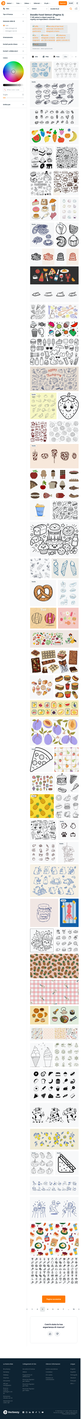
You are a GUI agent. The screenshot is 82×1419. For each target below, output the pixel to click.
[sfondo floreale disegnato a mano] (43, 406)
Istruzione (6, 1381)
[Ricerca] (71, 9)
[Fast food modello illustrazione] (67, 235)
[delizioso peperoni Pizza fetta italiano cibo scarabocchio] (41, 759)
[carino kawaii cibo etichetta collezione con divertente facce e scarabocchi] (41, 687)
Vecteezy (6, 1372)
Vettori (9, 3)
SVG (36, 57)
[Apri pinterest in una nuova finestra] (33, 1412)
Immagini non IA (11, 31)
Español (73, 1372)
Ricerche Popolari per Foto (28, 1385)
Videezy (5, 1375)
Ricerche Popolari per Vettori (28, 1380)
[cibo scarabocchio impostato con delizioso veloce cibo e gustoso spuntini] (65, 510)
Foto (18, 3)
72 (73, 1309)
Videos (26, 3)
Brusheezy (6, 1369)
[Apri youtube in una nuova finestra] (42, 1412)
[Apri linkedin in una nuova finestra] (30, 1412)
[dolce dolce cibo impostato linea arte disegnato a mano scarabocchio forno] (42, 157)
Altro (72, 1383)
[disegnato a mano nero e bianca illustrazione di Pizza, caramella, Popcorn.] (38, 329)
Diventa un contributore (50, 1378)
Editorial (37, 3)
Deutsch (73, 1378)
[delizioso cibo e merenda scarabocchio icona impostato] (63, 329)
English (72, 1369)
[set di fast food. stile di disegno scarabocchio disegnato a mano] (67, 783)
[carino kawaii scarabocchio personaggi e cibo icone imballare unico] (69, 209)
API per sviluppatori (7, 1384)
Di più (46, 3)
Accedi (71, 3)
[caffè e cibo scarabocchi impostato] (66, 183)
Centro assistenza (52, 1369)
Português (73, 1375)
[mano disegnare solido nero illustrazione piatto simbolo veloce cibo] (67, 806)
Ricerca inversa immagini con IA (7, 1390)
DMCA (25, 1372)
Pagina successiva (53, 1299)
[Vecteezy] (3, 3)
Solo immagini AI (11, 28)
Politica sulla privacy (71, 1412)
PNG (47, 57)
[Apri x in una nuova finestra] (39, 1412)
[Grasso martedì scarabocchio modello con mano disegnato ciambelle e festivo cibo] (64, 431)
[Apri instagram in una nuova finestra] (26, 1412)
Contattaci (49, 1372)
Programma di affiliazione (27, 1375)
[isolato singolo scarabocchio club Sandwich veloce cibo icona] (67, 1163)
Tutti (6, 25)
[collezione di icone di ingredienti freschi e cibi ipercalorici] (42, 783)
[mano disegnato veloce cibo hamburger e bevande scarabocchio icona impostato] (68, 830)
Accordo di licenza (29, 1369)
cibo (65, 57)
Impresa (6, 1378)
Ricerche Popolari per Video (28, 1389)
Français (73, 1381)
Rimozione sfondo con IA (7, 1397)
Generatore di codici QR (7, 1402)
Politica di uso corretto (69, 1414)
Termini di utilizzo (58, 1412)
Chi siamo (49, 1375)
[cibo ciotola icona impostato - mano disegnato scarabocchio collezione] (54, 93)
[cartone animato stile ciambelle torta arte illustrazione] (43, 618)
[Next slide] (74, 56)
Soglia (5, 94)
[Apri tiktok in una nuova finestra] (36, 1412)
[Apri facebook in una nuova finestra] (23, 1412)
